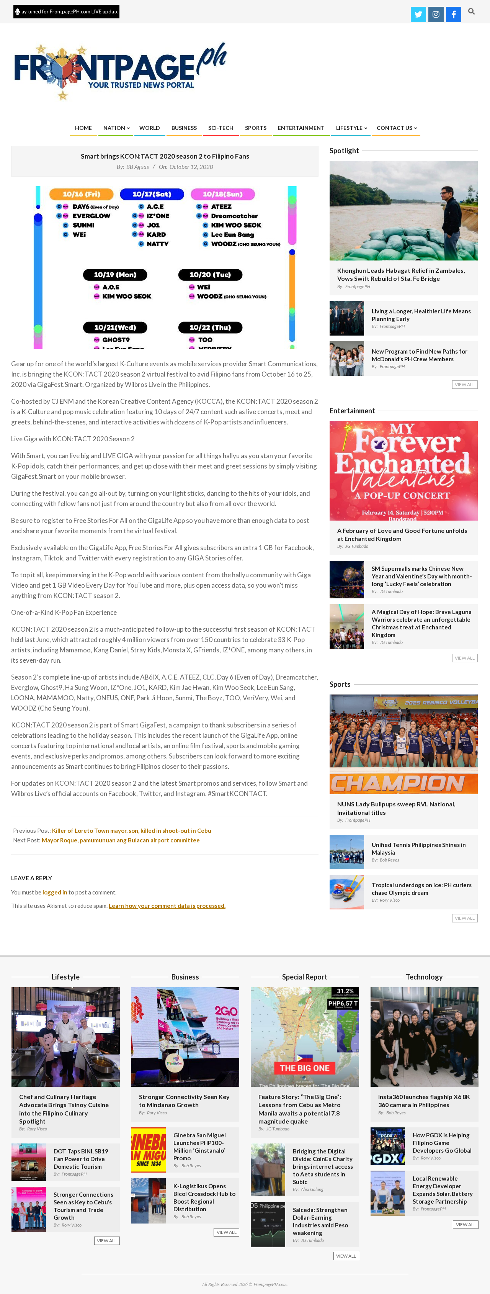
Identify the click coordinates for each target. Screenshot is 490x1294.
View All (465, 384)
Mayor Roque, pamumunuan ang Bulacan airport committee (121, 840)
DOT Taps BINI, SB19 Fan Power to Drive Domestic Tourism (81, 1159)
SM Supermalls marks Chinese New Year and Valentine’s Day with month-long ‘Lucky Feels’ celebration (422, 576)
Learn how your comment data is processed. (167, 905)
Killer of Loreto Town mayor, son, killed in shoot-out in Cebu (131, 830)
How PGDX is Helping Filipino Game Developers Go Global (442, 1143)
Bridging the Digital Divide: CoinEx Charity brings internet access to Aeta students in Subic (323, 1166)
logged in (54, 892)
